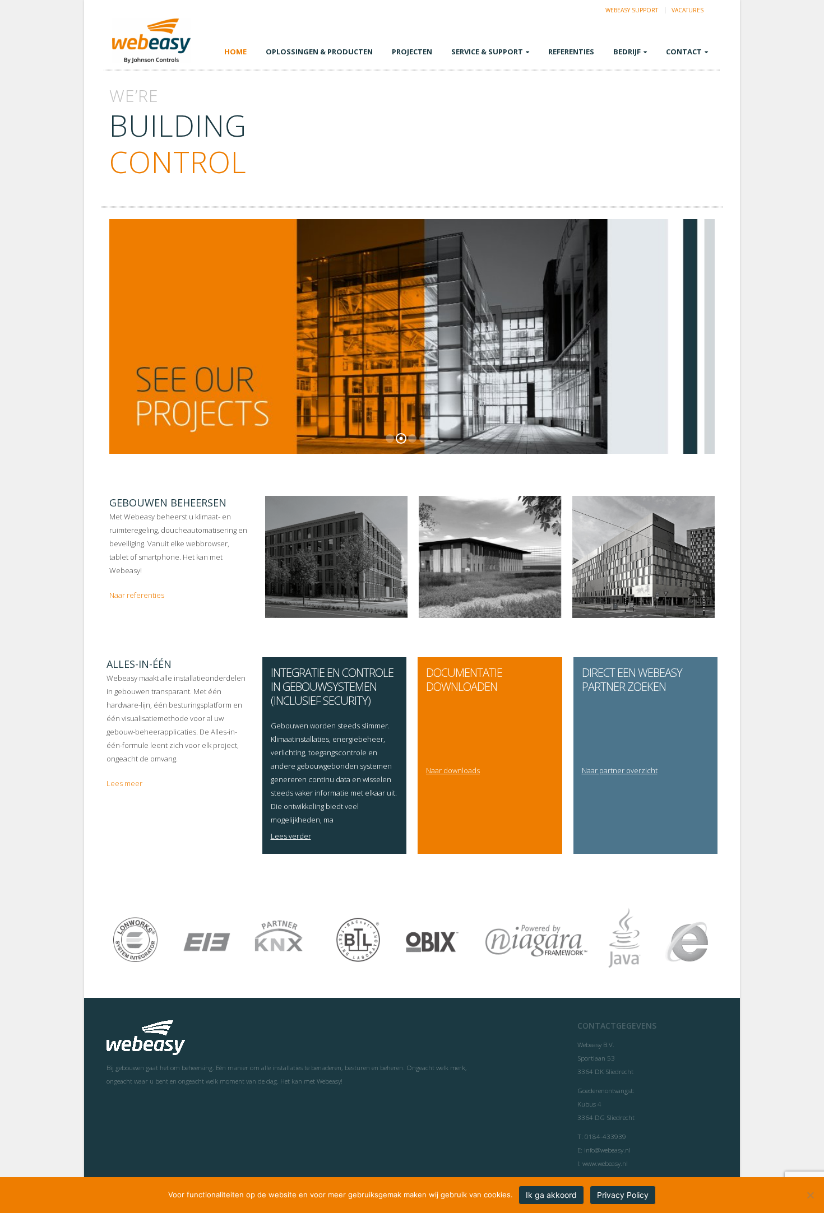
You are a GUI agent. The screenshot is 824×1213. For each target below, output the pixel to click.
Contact (684, 52)
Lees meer (124, 783)
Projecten (412, 52)
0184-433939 (605, 1136)
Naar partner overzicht (620, 770)
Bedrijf (627, 52)
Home (235, 52)
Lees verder (291, 836)
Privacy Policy (623, 1195)
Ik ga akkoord (551, 1195)
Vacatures (687, 10)
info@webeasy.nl (607, 1149)
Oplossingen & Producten (319, 52)
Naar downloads (453, 770)
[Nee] (810, 1195)
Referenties (571, 52)
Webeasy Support (631, 10)
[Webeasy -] (151, 40)
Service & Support (487, 52)
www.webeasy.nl (605, 1163)
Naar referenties (136, 595)
